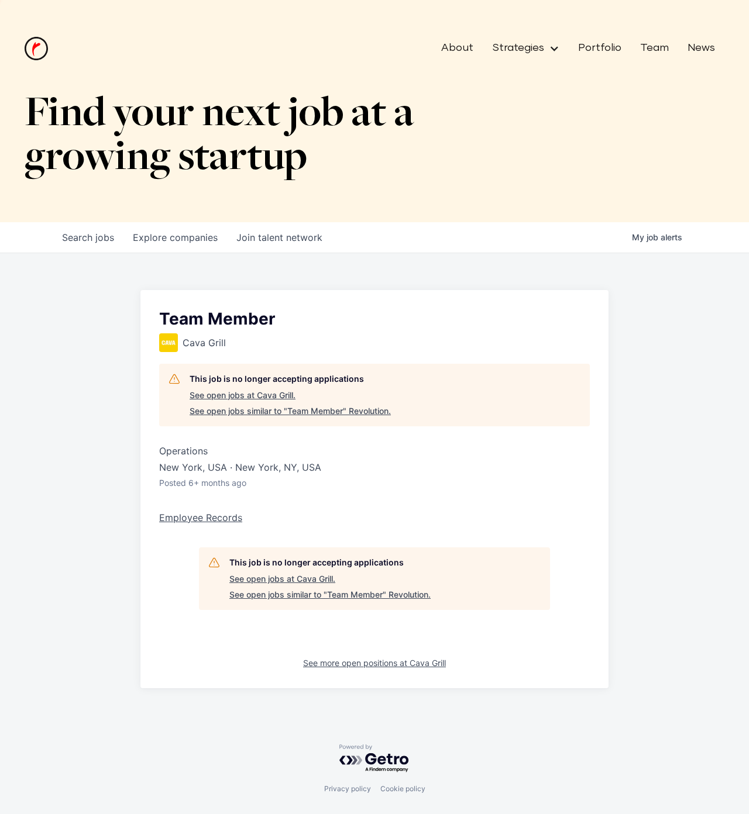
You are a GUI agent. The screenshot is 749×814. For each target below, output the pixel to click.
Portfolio (599, 48)
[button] (521, 48)
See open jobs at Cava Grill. (243, 395)
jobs (88, 237)
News (701, 48)
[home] (36, 48)
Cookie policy (402, 788)
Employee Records (200, 517)
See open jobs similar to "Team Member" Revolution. (290, 411)
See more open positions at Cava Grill (374, 663)
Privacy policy (347, 788)
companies (175, 237)
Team (654, 48)
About (457, 48)
